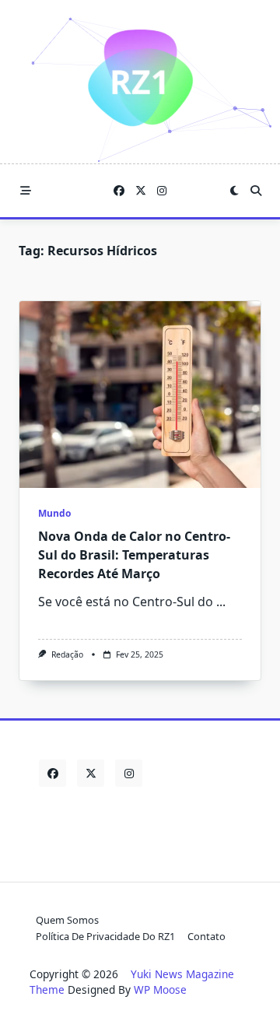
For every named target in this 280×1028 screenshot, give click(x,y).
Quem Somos (67, 920)
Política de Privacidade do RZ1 (105, 936)
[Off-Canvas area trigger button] (26, 191)
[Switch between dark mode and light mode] (234, 191)
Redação (67, 654)
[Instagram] (161, 191)
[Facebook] (119, 191)
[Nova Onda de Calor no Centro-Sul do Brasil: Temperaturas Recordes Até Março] (140, 394)
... (221, 601)
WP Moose (160, 989)
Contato (206, 936)
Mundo (54, 513)
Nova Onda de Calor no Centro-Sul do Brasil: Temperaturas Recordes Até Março (134, 555)
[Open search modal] (255, 191)
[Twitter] (140, 191)
